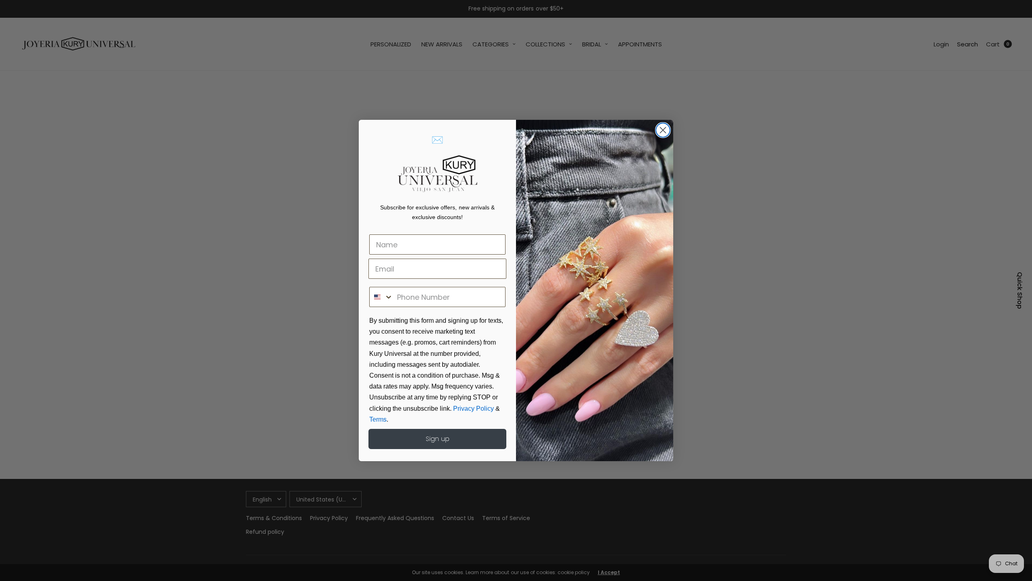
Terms (378, 419)
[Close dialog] (663, 130)
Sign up (437, 438)
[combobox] (381, 297)
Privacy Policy (473, 408)
